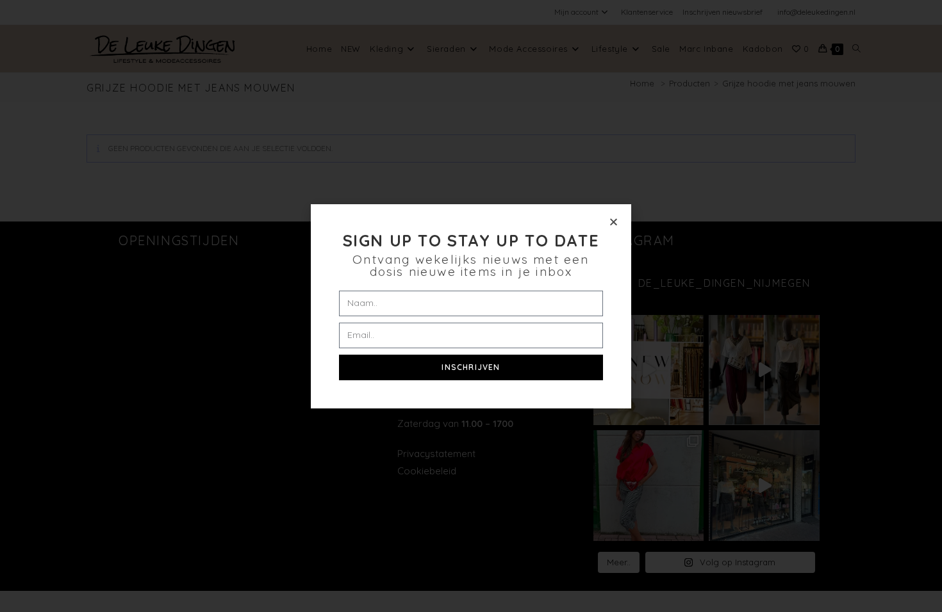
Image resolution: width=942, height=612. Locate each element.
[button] (613, 222)
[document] (471, 306)
